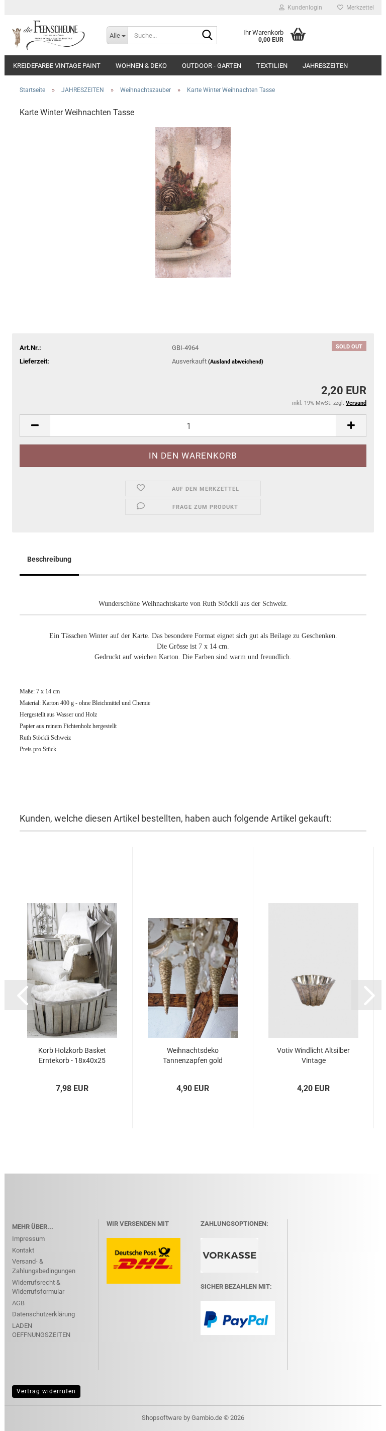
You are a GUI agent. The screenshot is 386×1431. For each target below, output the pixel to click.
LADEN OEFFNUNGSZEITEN (41, 1330)
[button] (35, 425)
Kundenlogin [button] (303, 7)
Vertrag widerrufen (46, 1391)
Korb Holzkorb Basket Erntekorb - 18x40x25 (72, 1055)
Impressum (28, 1238)
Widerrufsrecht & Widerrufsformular (38, 1287)
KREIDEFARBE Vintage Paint (57, 65)
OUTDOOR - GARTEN (211, 65)
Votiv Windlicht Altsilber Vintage (313, 1055)
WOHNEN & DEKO (141, 65)
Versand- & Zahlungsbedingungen (43, 1266)
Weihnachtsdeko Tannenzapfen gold (193, 1055)
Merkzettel (358, 7)
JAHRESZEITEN (325, 65)
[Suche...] (207, 36)
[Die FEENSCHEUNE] (51, 35)
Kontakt (23, 1250)
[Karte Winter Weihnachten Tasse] (193, 202)
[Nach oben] (358, 1415)
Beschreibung (49, 559)
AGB (18, 1303)
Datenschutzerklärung (43, 1314)
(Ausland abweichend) (235, 362)
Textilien (271, 65)
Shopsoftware (162, 1417)
